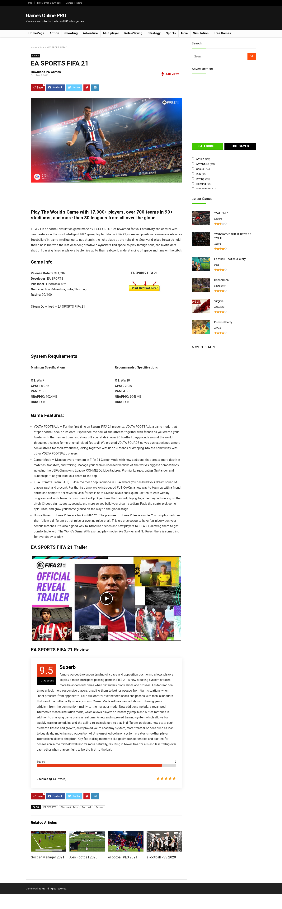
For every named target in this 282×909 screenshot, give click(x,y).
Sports (171, 33)
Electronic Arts (69, 807)
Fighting (201, 183)
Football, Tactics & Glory (230, 259)
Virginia (218, 301)
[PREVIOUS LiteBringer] (4, 899)
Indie (184, 33)
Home (29, 3)
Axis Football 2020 (83, 857)
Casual (200, 168)
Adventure (90, 33)
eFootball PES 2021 (122, 857)
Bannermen (221, 280)
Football (86, 807)
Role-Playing (133, 33)
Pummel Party (223, 322)
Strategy (154, 33)
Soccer (100, 807)
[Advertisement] (186, 17)
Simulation (201, 33)
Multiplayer (111, 33)
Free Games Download (49, 3)
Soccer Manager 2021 (47, 857)
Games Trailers (74, 3)
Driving (200, 178)
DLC (198, 173)
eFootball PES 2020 (161, 857)
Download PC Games (46, 72)
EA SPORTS (49, 807)
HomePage (36, 33)
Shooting (71, 33)
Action (54, 33)
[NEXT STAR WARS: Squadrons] (278, 899)
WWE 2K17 (221, 213)
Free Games (222, 33)
